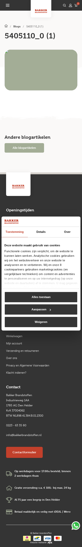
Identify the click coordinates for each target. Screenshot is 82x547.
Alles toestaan (41, 297)
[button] (8, 5)
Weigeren (41, 321)
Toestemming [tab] (15, 231)
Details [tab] (41, 231)
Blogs (17, 26)
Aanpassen (38, 309)
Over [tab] (67, 231)
